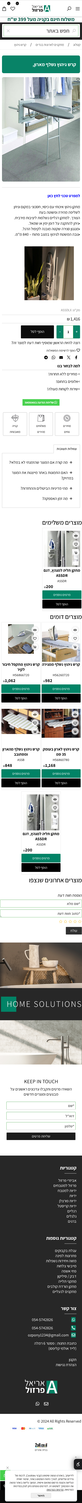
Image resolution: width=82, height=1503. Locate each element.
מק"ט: (76, 310)
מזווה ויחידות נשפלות (60, 1260)
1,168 (50, 765)
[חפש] (69, 7)
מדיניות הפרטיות (55, 1489)
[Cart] (4, 7)
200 (49, 586)
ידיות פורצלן (67, 1200)
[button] (61, 604)
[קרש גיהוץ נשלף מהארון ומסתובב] (20, 732)
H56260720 (61, 675)
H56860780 (61, 760)
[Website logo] (41, 7)
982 (48, 680)
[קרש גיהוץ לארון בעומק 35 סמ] (61, 736)
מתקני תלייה (67, 1281)
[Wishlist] (13, 7)
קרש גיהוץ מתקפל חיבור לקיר (21, 667)
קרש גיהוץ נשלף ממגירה (61, 664)
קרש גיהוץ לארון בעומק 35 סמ (61, 752)
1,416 (75, 319)
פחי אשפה (68, 1271)
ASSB (20, 760)
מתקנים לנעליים (64, 1291)
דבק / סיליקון (66, 1276)
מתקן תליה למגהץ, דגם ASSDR (62, 573)
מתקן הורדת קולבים (61, 1286)
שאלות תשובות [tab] (67, 449)
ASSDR (61, 581)
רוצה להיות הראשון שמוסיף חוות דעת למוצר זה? (45, 342)
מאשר (41, 1495)
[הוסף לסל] (75, 552)
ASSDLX (66, 310)
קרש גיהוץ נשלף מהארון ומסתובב (21, 752)
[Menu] (78, 7)
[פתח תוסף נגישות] (78, 1464)
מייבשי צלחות (66, 1266)
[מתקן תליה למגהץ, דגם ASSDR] (62, 566)
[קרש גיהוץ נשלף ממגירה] (61, 660)
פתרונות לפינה (65, 1255)
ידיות (72, 1195)
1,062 (10, 680)
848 (8, 765)
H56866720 (21, 675)
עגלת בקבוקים (65, 1250)
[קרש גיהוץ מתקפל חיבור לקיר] (20, 652)
